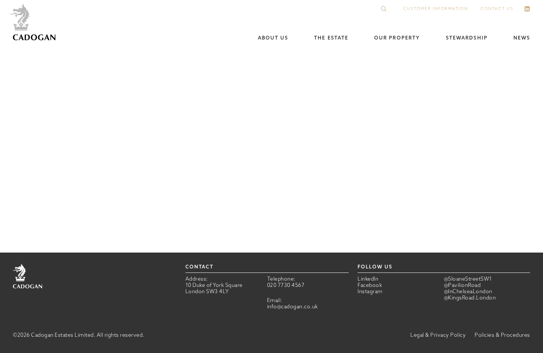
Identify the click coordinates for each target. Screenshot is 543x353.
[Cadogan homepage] (34, 23)
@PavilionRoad (462, 285)
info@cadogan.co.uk (292, 306)
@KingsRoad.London (470, 298)
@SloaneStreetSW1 (468, 279)
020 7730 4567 (286, 285)
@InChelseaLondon (468, 291)
